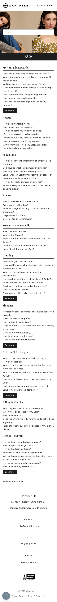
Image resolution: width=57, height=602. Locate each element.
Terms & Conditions (36, 596)
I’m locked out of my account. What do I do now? (27, 137)
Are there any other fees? (15, 205)
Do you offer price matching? (17, 219)
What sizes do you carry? (15, 289)
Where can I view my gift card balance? (22, 452)
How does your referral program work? (22, 463)
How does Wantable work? (16, 124)
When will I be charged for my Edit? (21, 412)
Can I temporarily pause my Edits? (20, 178)
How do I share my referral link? (19, 466)
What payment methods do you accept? (23, 408)
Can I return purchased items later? (20, 390)
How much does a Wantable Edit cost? (22, 201)
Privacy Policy (18, 596)
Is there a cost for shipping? (17, 318)
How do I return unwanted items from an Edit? (26, 386)
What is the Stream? (13, 235)
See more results (11, 481)
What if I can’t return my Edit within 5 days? (25, 358)
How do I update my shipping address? (22, 131)
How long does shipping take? (18, 336)
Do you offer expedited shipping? (19, 339)
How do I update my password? (18, 127)
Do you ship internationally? (17, 333)
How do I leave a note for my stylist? (21, 141)
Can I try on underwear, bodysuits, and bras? (25, 286)
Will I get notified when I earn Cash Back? (24, 84)
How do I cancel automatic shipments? (22, 182)
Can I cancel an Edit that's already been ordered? (27, 175)
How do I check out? (13, 362)
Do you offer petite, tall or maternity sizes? (24, 293)
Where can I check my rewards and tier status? (26, 73)
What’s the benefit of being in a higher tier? (25, 94)
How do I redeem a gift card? (17, 449)
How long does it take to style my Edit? (22, 171)
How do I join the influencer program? (22, 442)
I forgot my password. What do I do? (21, 134)
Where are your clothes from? (18, 261)
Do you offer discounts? (15, 215)
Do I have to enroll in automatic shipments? (25, 168)
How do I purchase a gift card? (18, 445)
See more (10, 110)
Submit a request (45, 5)
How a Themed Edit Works (16, 231)
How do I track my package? (17, 322)
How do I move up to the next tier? (20, 98)
